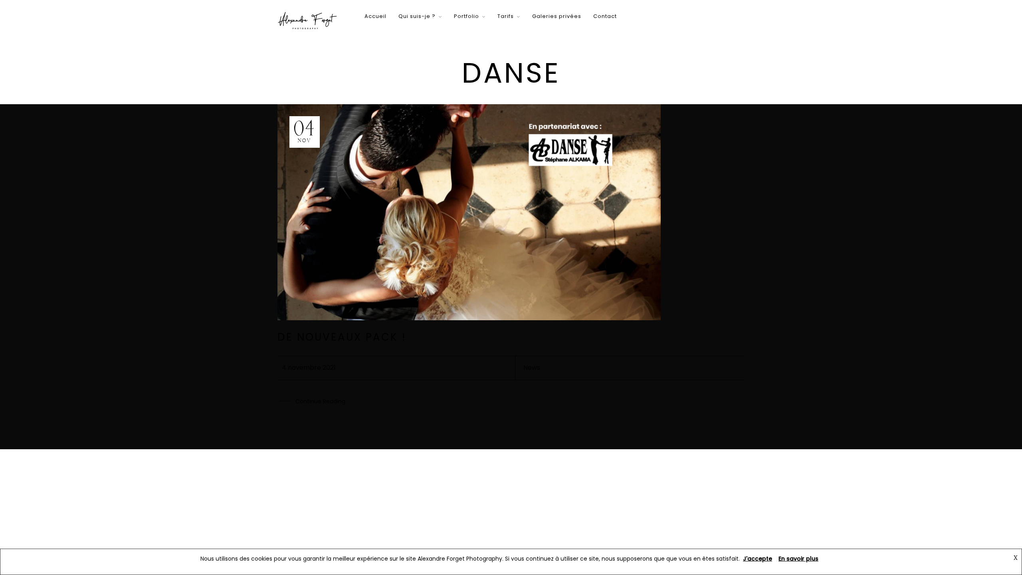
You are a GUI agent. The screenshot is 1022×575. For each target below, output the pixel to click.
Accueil (375, 16)
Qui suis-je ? (417, 16)
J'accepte (757, 559)
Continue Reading (320, 401)
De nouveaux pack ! (341, 337)
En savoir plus (798, 559)
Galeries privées (556, 16)
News (531, 367)
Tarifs (505, 16)
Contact (605, 16)
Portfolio (466, 16)
